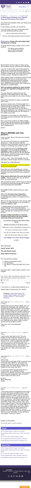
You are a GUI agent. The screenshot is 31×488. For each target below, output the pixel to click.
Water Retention (21, 277)
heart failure (23, 276)
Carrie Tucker (24, 16)
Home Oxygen (24, 238)
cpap (2, 276)
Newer (28, 283)
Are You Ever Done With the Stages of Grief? (12, 436)
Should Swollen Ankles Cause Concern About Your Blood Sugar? (15, 433)
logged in (9, 423)
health (9, 276)
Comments (5, 280)
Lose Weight (7, 238)
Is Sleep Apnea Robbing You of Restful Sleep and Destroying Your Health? (14, 18)
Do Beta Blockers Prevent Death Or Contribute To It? (14, 440)
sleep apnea (10, 209)
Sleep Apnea (4, 16)
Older (3, 283)
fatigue (5, 276)
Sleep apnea (5, 41)
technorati (14, 277)
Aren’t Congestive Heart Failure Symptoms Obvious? (14, 438)
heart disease (15, 276)
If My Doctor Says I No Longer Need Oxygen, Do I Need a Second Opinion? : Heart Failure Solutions (14, 295)
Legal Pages (9, 469)
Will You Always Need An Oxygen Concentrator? (13, 431)
